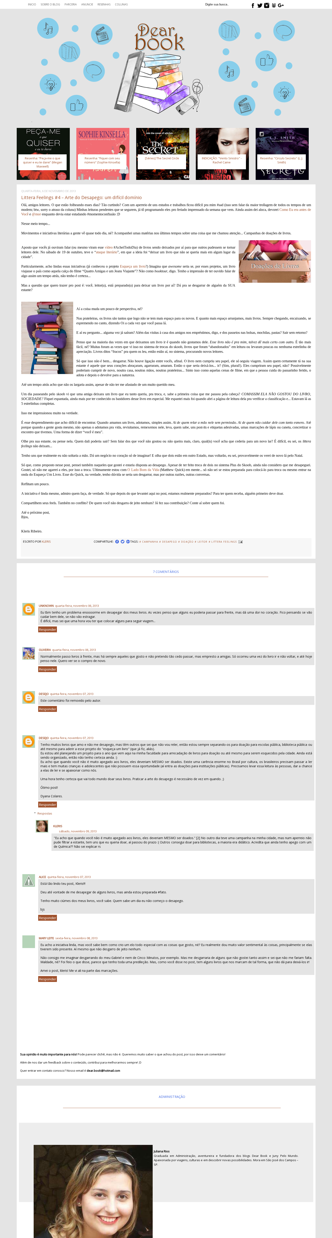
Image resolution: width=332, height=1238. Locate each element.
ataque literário (106, 252)
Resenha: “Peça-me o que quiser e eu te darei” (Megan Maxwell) (42, 162)
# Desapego (168, 541)
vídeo (109, 247)
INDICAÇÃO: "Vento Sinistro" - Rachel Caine (222, 160)
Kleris (57, 826)
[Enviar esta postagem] (240, 541)
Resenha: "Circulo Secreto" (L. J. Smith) (281, 160)
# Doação (186, 541)
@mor (36, 214)
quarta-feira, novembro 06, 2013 (77, 606)
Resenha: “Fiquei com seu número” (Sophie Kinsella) (102, 160)
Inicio (32, 4)
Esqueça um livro (132, 266)
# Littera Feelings (223, 541)
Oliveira (45, 650)
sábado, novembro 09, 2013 (78, 831)
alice (42, 877)
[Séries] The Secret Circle (162, 158)
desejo (44, 694)
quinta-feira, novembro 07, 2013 (72, 694)
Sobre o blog (50, 4)
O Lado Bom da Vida (143, 470)
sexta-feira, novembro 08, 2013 (76, 938)
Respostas (44, 813)
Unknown (46, 606)
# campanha (148, 541)
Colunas (121, 4)
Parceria (71, 4)
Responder (47, 629)
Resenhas (104, 4)
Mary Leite (46, 938)
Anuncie (87, 4)
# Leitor (201, 541)
